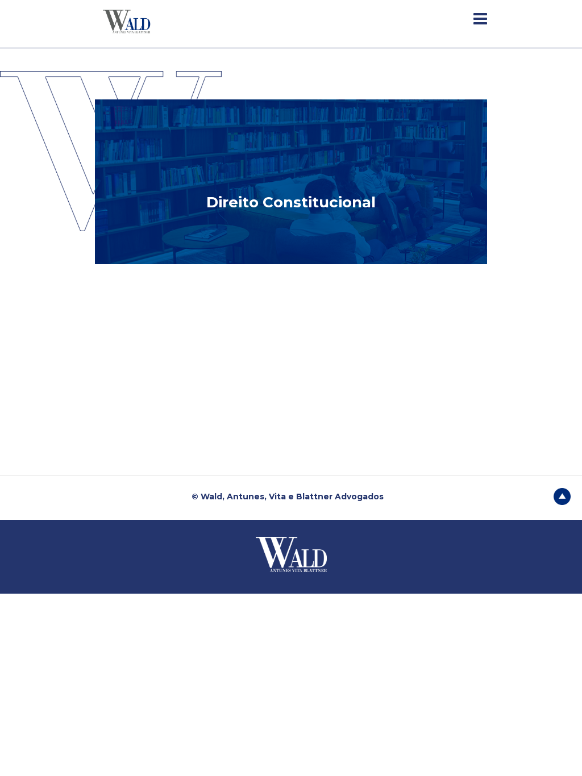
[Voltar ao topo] (562, 495)
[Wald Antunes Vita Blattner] (127, 21)
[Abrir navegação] (480, 18)
